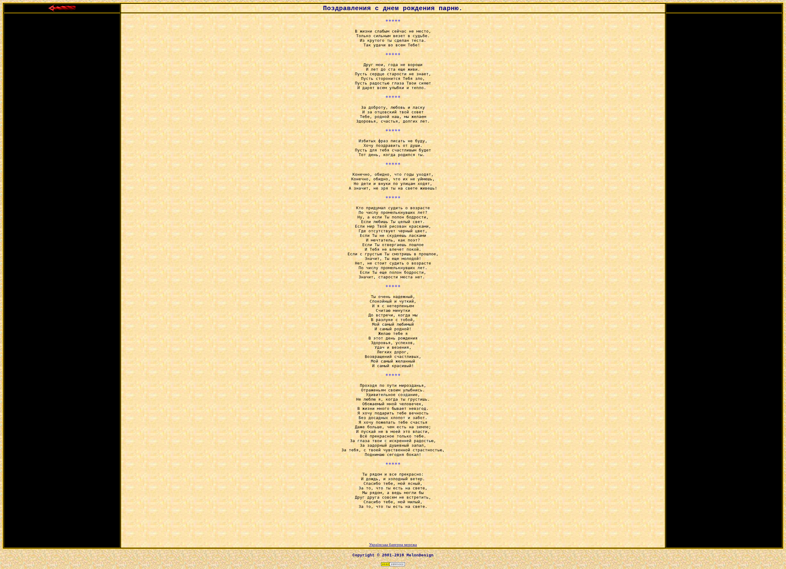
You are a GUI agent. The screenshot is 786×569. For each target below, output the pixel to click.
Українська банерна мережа (393, 544)
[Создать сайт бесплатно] (393, 564)
